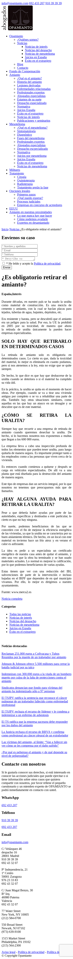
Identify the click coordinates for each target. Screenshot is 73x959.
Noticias (22, 43)
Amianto (14, 74)
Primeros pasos (26, 194)
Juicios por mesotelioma (32, 155)
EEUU (13, 208)
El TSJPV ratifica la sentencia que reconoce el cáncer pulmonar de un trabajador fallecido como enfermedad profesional (35, 701)
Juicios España (26, 110)
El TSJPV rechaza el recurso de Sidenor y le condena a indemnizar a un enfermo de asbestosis (35, 713)
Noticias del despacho (38, 50)
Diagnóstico (24, 134)
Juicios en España (36, 57)
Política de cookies (58, 952)
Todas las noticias (20, 614)
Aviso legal (8, 952)
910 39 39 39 (53, 3)
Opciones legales (19, 191)
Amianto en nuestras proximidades (30, 212)
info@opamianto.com (15, 3)
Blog (20, 64)
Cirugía (21, 177)
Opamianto (16, 36)
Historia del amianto (29, 82)
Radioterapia (25, 184)
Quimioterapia (26, 180)
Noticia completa (12, 598)
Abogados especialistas (31, 96)
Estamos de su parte (29, 99)
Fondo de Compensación (24, 71)
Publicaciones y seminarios (33, 120)
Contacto (22, 67)
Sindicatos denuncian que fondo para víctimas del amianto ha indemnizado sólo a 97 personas (32, 689)
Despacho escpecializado (32, 148)
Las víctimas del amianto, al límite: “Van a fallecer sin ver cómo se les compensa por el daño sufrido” (34, 743)
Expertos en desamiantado (33, 222)
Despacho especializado (32, 103)
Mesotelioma (17, 124)
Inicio (5, 229)
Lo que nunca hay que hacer (34, 215)
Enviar (6, 267)
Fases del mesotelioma (31, 138)
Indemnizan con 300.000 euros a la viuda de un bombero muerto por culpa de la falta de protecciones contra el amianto (36, 677)
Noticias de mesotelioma (40, 53)
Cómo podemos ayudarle (32, 219)
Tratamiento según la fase (32, 187)
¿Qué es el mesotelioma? (32, 127)
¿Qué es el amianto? (29, 78)
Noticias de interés (36, 46)
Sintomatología (26, 131)
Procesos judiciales (28, 201)
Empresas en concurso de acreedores (39, 205)
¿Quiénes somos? (28, 39)
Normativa (23, 106)
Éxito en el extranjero (38, 60)
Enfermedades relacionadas (34, 89)
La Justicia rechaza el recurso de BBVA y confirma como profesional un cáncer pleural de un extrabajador (35, 733)
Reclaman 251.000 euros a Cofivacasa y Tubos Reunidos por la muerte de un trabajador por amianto (34, 655)
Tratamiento (16, 173)
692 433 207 (37, 3)
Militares (14, 170)
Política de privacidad (47, 263)
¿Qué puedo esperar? (30, 198)
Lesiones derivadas (28, 85)
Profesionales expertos (31, 92)
